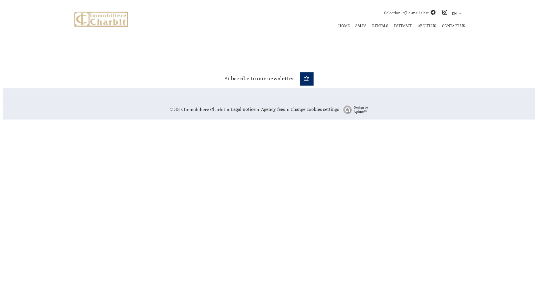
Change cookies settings (315, 109)
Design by (361, 109)
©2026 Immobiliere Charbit (197, 109)
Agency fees (273, 109)
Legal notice (243, 109)
